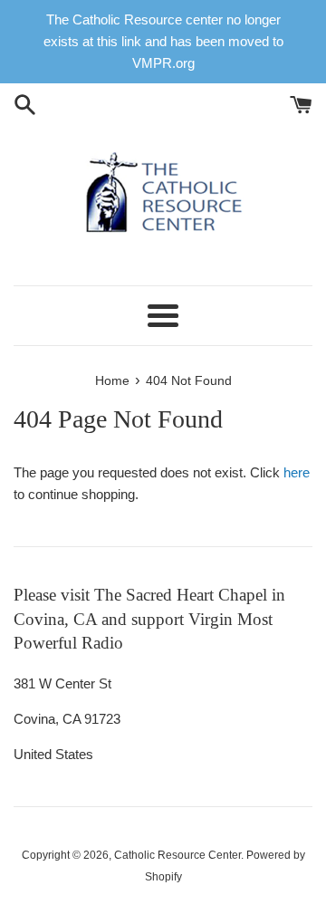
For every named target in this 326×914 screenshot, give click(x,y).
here (296, 472)
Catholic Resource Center (177, 855)
